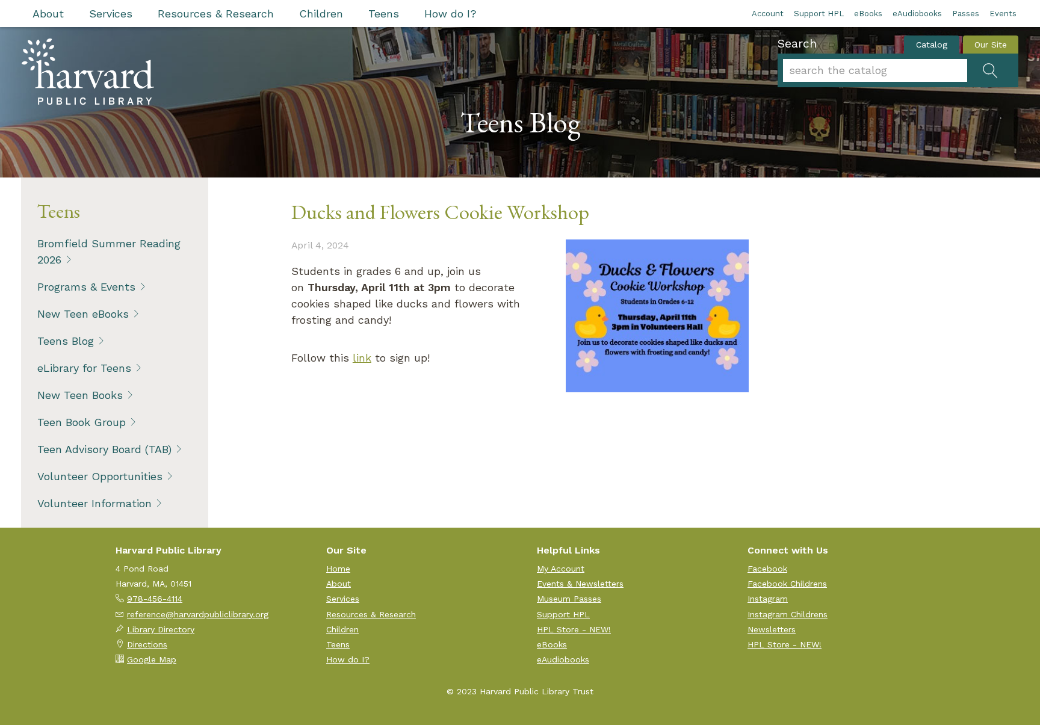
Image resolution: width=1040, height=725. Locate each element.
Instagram (768, 598)
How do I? (450, 13)
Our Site (990, 44)
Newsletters (772, 629)
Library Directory (160, 629)
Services (110, 13)
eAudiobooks (917, 13)
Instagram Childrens (788, 614)
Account (768, 13)
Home (338, 568)
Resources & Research (216, 13)
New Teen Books (80, 395)
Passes (965, 13)
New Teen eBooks (83, 313)
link (362, 357)
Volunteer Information (94, 503)
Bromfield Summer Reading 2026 (109, 251)
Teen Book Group (81, 422)
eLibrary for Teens (84, 368)
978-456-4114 (154, 598)
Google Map (151, 659)
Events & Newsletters (580, 583)
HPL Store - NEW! (574, 629)
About (48, 13)
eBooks (868, 13)
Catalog (931, 44)
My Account (560, 568)
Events (1003, 13)
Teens (383, 13)
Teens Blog (65, 341)
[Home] (88, 72)
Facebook (767, 568)
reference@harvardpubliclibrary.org (197, 614)
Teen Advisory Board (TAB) (104, 449)
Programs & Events (86, 286)
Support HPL (819, 13)
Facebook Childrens (787, 583)
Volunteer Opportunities (99, 476)
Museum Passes (569, 598)
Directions (147, 644)
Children (321, 13)
